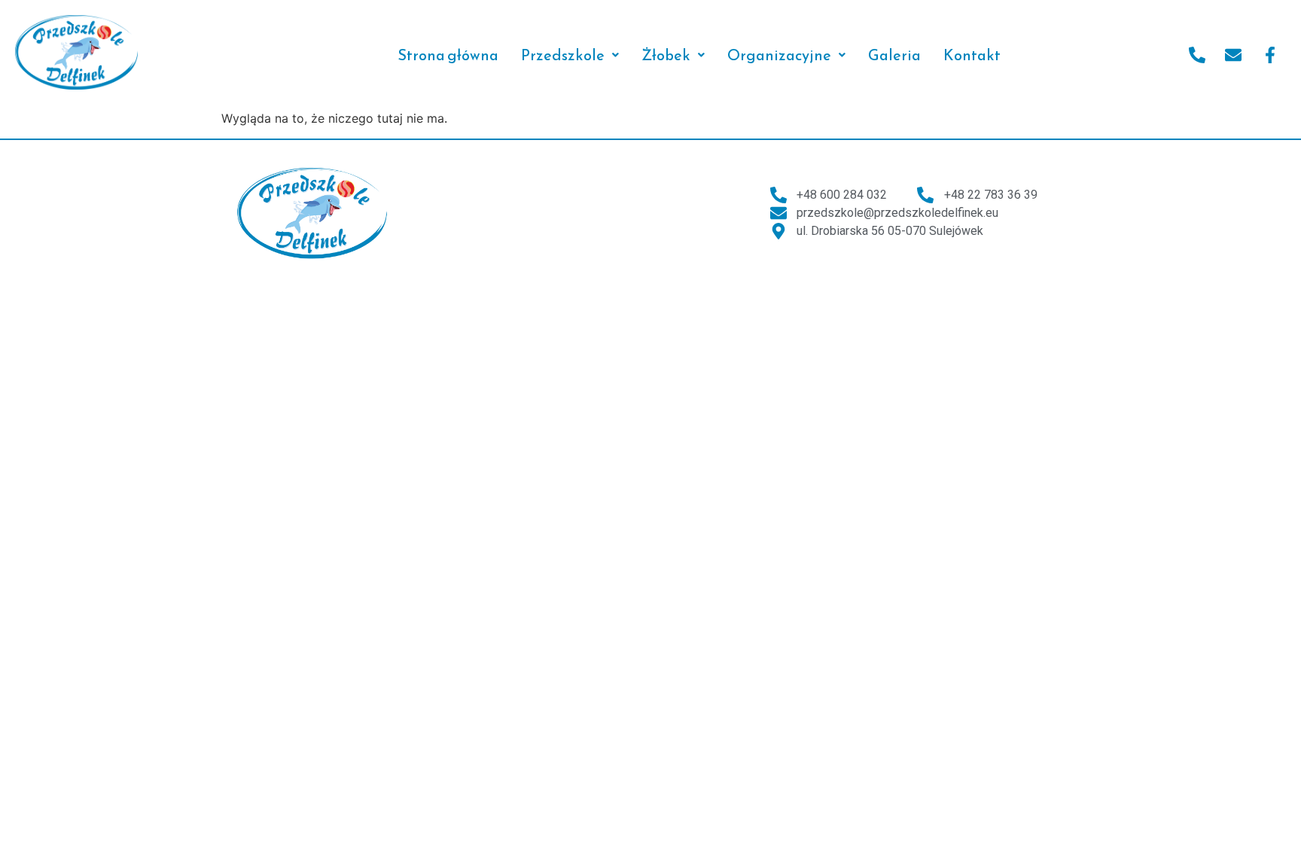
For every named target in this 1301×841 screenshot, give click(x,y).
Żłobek (665, 55)
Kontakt (972, 55)
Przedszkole (563, 55)
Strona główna (448, 55)
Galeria (894, 55)
